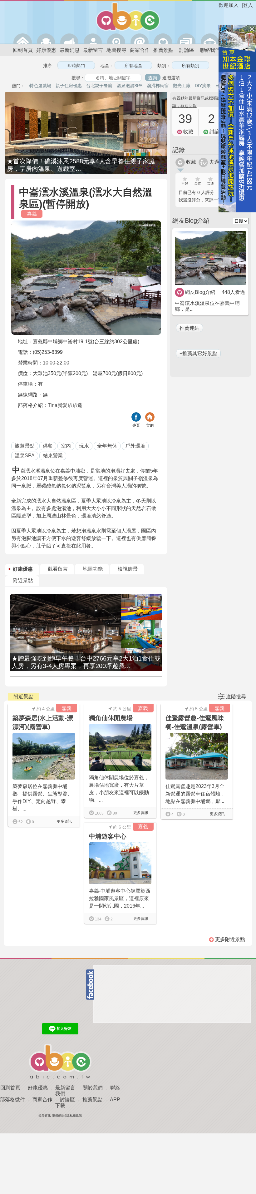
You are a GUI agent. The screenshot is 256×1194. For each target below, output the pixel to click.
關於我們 (93, 1087)
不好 (184, 183)
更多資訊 (64, 821)
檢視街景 (128, 569)
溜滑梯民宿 (158, 85)
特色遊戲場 (40, 85)
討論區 (186, 50)
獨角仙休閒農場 (111, 718)
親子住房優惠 (69, 85)
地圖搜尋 (116, 50)
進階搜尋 (236, 696)
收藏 (190, 162)
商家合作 (140, 50)
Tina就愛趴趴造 (65, 405)
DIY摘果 (203, 85)
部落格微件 (12, 1099)
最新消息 (70, 50)
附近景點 (23, 580)
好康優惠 (46, 50)
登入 (248, 5)
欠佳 (197, 183)
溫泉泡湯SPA (129, 85)
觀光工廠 (181, 85)
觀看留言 (58, 569)
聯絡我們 (210, 50)
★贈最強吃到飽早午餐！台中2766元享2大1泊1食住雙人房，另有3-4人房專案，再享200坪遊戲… (86, 662)
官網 (150, 425)
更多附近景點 (229, 939)
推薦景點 (163, 50)
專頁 (136, 425)
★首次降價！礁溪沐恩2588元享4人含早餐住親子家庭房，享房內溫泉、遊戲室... (81, 165)
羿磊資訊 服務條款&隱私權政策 (60, 1115)
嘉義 (32, 213)
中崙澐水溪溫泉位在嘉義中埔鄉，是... (207, 306)
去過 (213, 162)
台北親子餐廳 (99, 85)
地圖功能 (93, 569)
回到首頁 (23, 50)
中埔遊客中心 (107, 836)
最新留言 (93, 50)
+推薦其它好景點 (198, 353)
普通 (210, 183)
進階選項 (171, 77)
